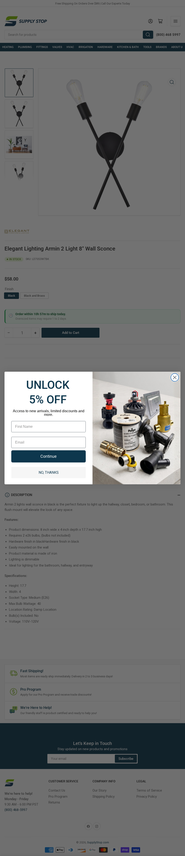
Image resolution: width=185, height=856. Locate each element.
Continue (48, 456)
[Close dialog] (175, 377)
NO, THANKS (49, 472)
